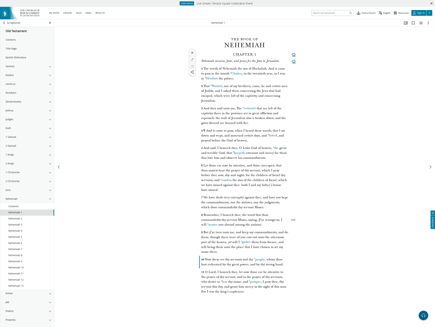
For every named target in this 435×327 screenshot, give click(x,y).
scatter (213, 224)
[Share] (192, 72)
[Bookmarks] (413, 23)
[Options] (428, 23)
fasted (273, 135)
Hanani (217, 86)
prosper (255, 282)
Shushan (212, 78)
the (276, 148)
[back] (4, 22)
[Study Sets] (405, 23)
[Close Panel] (50, 22)
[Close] (192, 52)
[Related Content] (420, 23)
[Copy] (192, 66)
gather (246, 242)
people (260, 259)
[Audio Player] (423, 315)
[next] (430, 167)
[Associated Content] (294, 55)
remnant (250, 108)
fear (224, 282)
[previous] (59, 167)
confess (227, 180)
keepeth (239, 153)
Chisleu (236, 73)
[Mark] (192, 59)
